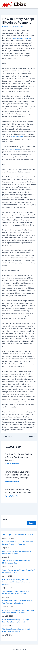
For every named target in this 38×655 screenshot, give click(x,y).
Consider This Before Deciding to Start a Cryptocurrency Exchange (19, 457)
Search (4, 519)
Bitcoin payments (17, 137)
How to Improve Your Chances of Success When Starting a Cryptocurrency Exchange (19, 475)
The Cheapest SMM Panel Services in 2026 (17, 535)
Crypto (7, 463)
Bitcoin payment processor (21, 38)
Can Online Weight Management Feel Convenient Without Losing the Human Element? (16, 582)
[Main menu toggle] (33, 4)
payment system (14, 149)
